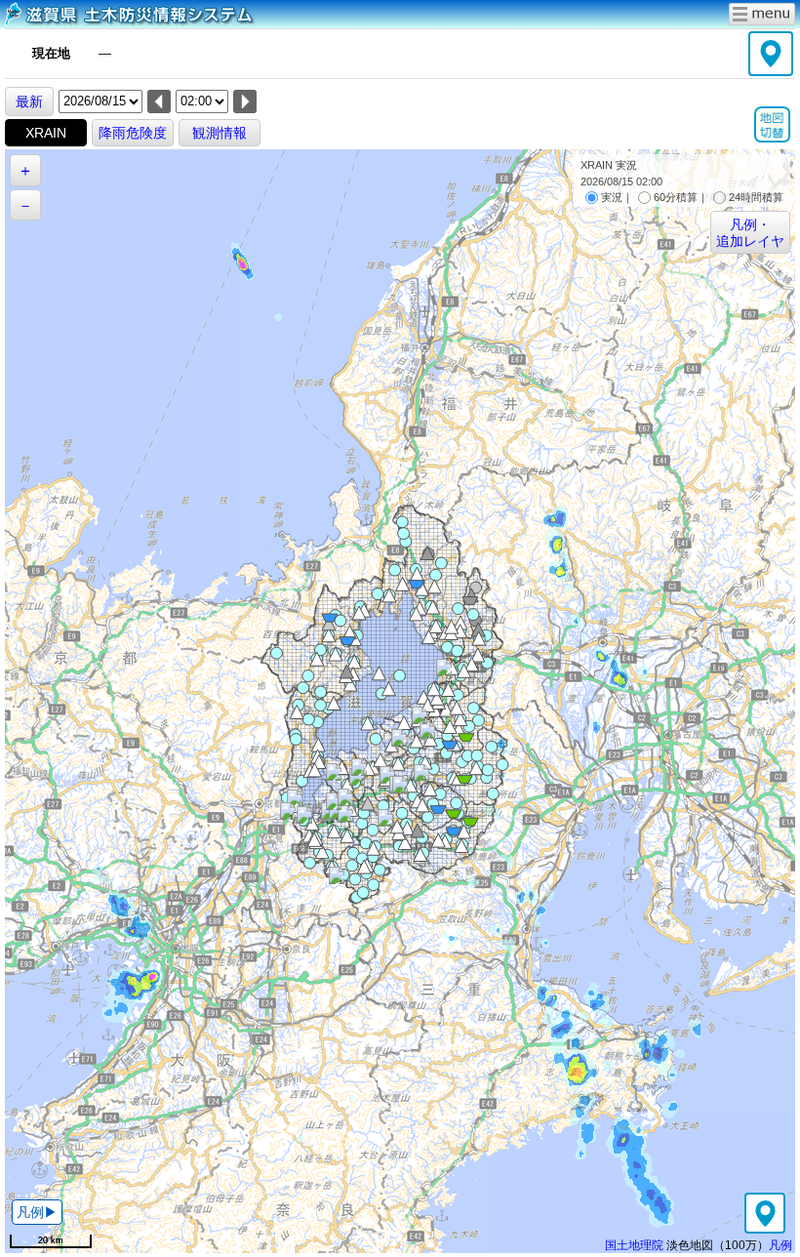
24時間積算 (756, 197)
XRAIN (45, 133)
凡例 (780, 1244)
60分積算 (676, 197)
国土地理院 (634, 1244)
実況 (611, 197)
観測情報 (219, 133)
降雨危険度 (133, 133)
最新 (29, 101)
